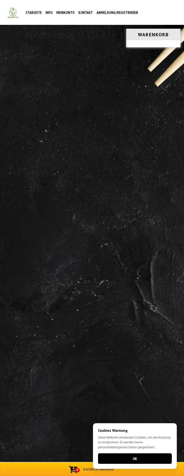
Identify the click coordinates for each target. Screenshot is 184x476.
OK (135, 458)
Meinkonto (65, 12)
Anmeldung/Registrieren (117, 12)
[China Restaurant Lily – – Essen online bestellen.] (13, 12)
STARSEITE (34, 12)
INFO (49, 12)
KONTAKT (85, 12)
